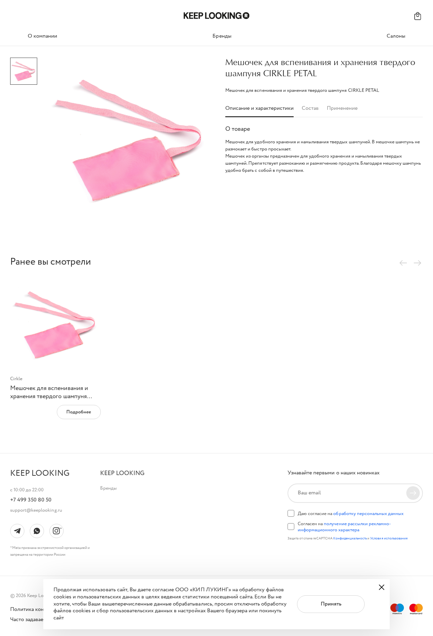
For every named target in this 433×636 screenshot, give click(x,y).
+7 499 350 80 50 (30, 500)
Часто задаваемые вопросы (42, 619)
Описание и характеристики (259, 108)
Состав (310, 108)
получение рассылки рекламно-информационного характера (344, 526)
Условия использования (389, 538)
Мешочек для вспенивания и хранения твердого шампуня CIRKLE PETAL (49, 396)
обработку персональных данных (368, 513)
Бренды (108, 488)
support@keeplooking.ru (36, 510)
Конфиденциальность (350, 538)
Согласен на (344, 526)
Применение (342, 108)
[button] (122, 473)
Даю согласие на (351, 513)
